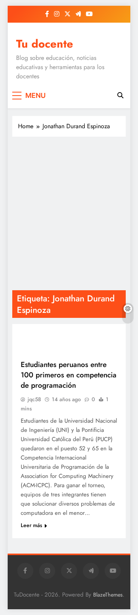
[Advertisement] (69, 213)
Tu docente (44, 44)
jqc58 (34, 399)
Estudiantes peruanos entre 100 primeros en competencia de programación (69, 374)
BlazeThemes (108, 594)
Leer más (31, 525)
